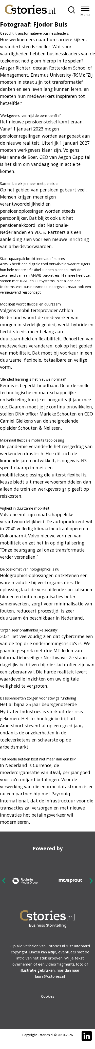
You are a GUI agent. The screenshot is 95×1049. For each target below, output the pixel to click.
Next (91, 880)
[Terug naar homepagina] (30, 8)
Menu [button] (85, 14)
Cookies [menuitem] (47, 996)
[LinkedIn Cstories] (87, 1036)
